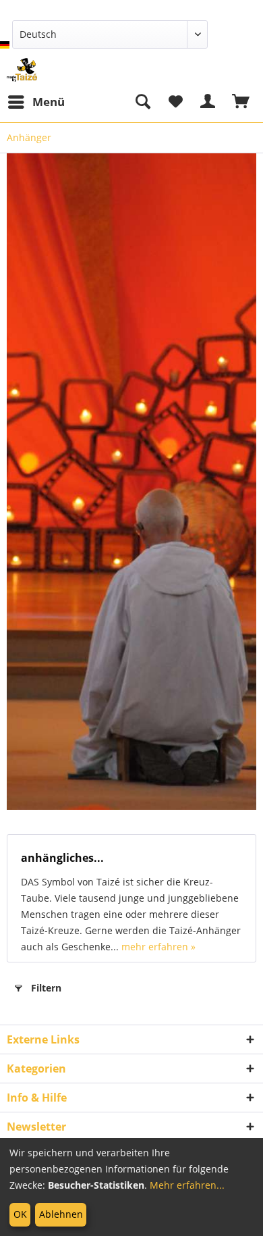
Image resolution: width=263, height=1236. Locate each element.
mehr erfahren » (158, 946)
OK (20, 1214)
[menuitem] (35, 101)
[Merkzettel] (175, 101)
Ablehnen (61, 1214)
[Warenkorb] (241, 101)
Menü (48, 101)
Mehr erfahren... (187, 1185)
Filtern (46, 987)
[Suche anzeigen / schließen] (142, 101)
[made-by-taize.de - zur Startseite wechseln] (22, 70)
